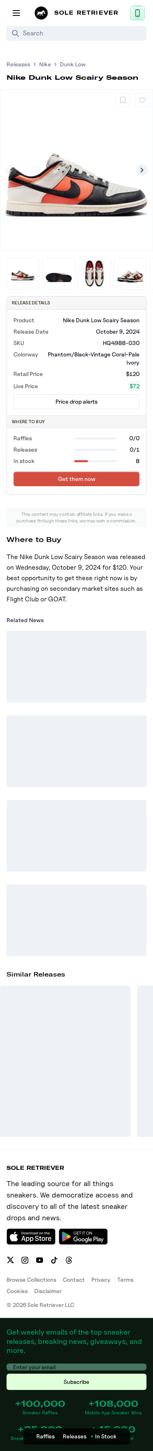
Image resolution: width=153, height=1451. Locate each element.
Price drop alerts (76, 401)
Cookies (17, 1290)
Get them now (76, 478)
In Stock (106, 1436)
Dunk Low (73, 64)
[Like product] (142, 100)
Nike (45, 64)
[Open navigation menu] (16, 13)
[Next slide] (142, 170)
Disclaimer (48, 1290)
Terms (125, 1279)
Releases (18, 64)
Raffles (45, 1436)
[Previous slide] (11, 170)
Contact (74, 1279)
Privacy (101, 1279)
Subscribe (76, 1381)
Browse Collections (31, 1279)
